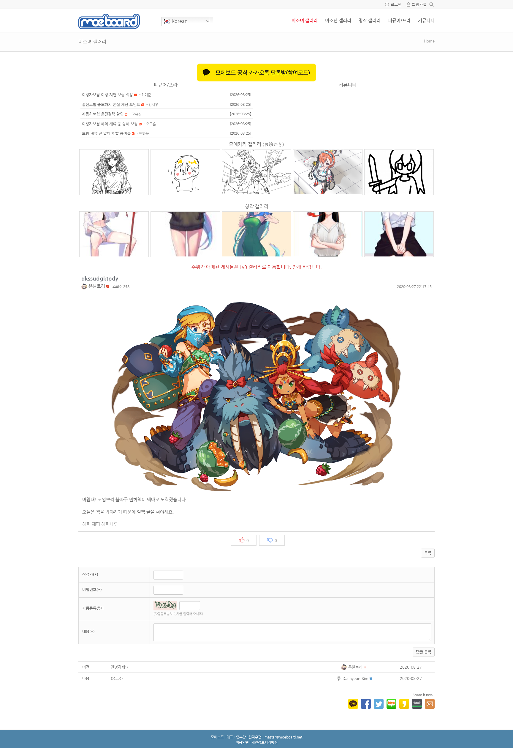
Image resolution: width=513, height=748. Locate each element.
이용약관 (242, 742)
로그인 (396, 4)
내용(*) (88, 631)
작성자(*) (90, 574)
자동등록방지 (93, 608)
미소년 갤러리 (338, 20)
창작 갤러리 (370, 20)
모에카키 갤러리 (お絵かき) (256, 144)
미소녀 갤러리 (305, 20)
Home (429, 41)
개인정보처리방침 (264, 742)
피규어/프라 (399, 20)
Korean (179, 21)
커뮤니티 (426, 20)
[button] (84, 286)
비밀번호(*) (92, 589)
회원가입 (419, 4)
